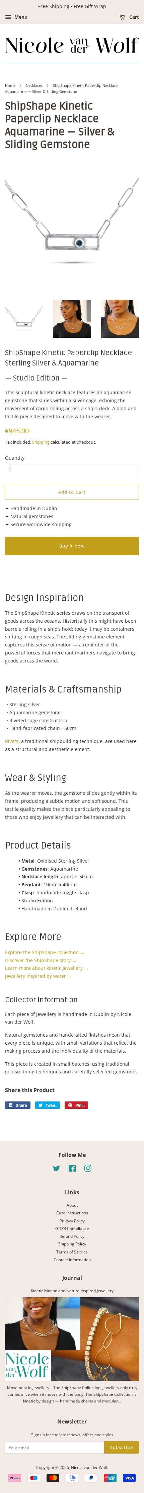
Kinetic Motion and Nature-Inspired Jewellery (72, 1290)
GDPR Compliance (72, 1228)
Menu (20, 17)
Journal (72, 1278)
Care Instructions (72, 1212)
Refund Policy (72, 1236)
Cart (133, 17)
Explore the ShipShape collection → (45, 952)
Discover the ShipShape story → (41, 960)
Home (10, 85)
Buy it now (72, 546)
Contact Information (72, 1259)
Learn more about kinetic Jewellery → (47, 968)
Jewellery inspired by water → (38, 976)
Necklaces (34, 85)
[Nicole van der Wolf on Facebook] (72, 1169)
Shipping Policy (72, 1243)
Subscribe (121, 1447)
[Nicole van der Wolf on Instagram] (87, 1169)
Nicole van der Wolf (89, 1467)
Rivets (11, 741)
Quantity (14, 458)
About (72, 1205)
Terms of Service (72, 1251)
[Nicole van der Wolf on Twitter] (56, 1169)
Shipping (41, 442)
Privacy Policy (72, 1220)
